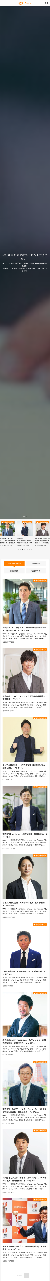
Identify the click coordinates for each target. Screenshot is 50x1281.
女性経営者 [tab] (14, 571)
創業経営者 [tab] (35, 563)
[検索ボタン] (47, 3)
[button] (24, 516)
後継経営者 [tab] (35, 571)
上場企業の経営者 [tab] (14, 563)
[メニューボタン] (3, 3)
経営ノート (25, 3)
